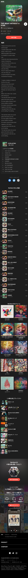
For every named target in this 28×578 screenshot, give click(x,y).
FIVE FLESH (7, 319)
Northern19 (10, 28)
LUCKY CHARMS (7, 354)
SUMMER (7, 161)
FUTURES (21, 372)
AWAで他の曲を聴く (14, 479)
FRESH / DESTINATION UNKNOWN (20, 337)
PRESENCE (21, 390)
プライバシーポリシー (11, 560)
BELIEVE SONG (8, 163)
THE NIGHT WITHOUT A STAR (10, 536)
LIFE (7, 390)
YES (7, 372)
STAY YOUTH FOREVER (10, 151)
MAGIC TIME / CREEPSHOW (7, 336)
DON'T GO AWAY (8, 167)
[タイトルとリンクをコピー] (18, 180)
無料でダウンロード (14, 505)
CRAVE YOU (7, 153)
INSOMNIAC (20, 319)
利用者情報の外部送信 (5, 562)
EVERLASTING (12, 143)
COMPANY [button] (4, 547)
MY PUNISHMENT (9, 165)
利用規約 (2, 560)
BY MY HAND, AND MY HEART (11, 171)
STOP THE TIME (8, 169)
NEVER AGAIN (8, 155)
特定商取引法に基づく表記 (17, 562)
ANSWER (7, 157)
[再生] (25, 24)
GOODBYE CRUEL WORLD (21, 354)
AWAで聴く (14, 37)
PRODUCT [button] (4, 542)
